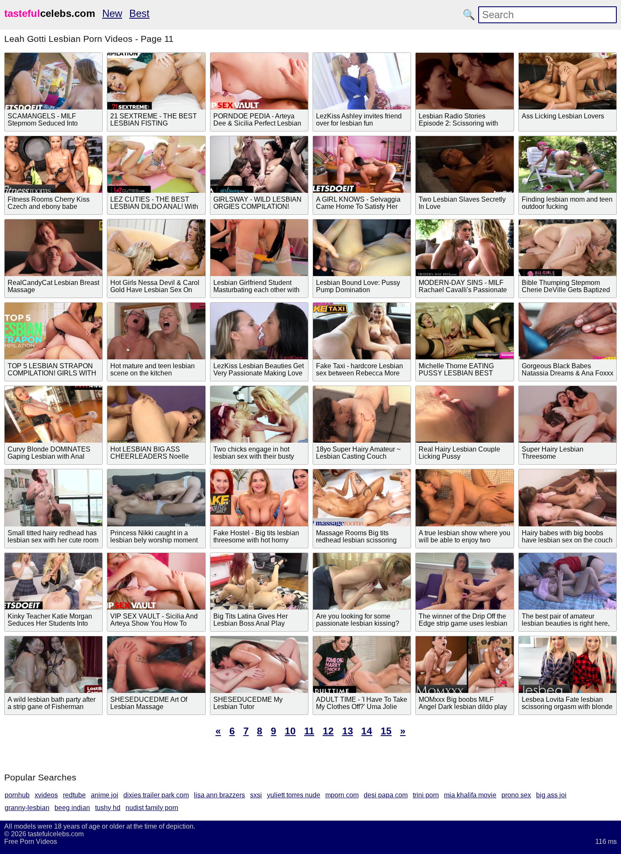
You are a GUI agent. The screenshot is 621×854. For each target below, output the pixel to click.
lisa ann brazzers (219, 795)
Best (139, 13)
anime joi (104, 795)
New (112, 13)
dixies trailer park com (156, 795)
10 (290, 730)
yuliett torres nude (293, 795)
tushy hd (107, 807)
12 (328, 730)
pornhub (17, 795)
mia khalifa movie (470, 795)
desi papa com (386, 795)
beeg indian (72, 807)
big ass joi (551, 795)
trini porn (426, 795)
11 (309, 730)
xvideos (46, 795)
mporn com (342, 795)
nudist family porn (151, 807)
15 (386, 730)
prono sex (516, 795)
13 (347, 730)
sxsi (256, 795)
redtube (74, 795)
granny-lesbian (27, 807)
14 (366, 730)
